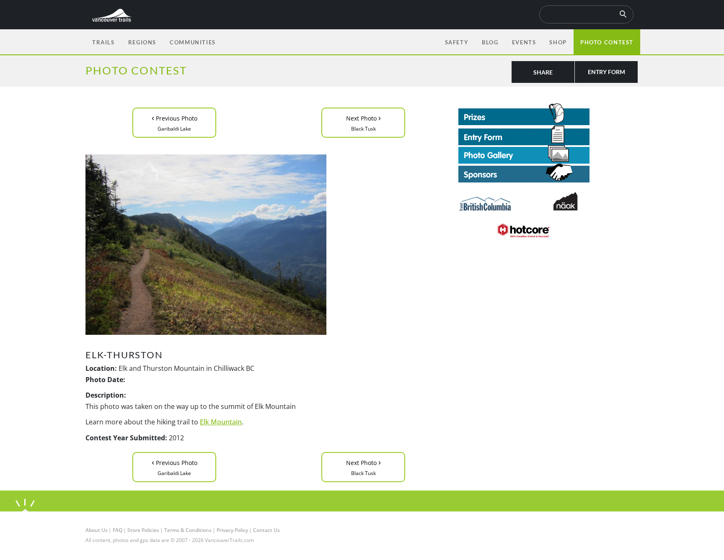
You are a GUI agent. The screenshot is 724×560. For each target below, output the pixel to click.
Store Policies (143, 530)
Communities (193, 42)
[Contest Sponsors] (548, 173)
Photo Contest (607, 42)
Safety (457, 42)
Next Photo (363, 122)
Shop (557, 42)
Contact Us (266, 530)
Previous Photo (174, 122)
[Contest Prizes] (548, 114)
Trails (103, 42)
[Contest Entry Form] (548, 135)
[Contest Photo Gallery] (524, 153)
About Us (96, 530)
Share (543, 72)
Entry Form (606, 71)
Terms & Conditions (188, 530)
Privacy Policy (232, 530)
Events (524, 42)
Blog (490, 42)
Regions (142, 42)
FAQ (117, 530)
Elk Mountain (221, 421)
